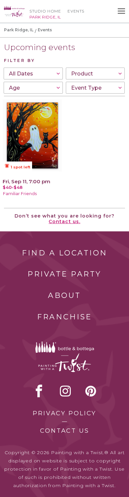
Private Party (64, 274)
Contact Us (64, 430)
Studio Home (45, 11)
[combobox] (33, 73)
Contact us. (64, 221)
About (64, 295)
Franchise (64, 316)
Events (75, 11)
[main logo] (14, 9)
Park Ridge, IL (18, 29)
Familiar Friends (20, 193)
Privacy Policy (64, 413)
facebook (39, 391)
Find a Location (65, 252)
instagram (65, 391)
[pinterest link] (90, 391)
